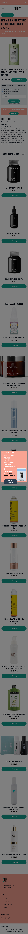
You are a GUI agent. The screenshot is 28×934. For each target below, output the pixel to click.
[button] (10, 482)
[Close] (2, 452)
